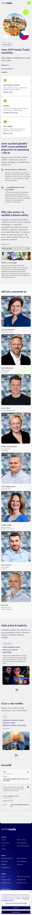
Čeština (9, 44)
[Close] (30, 892)
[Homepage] (8, 829)
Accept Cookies (16, 912)
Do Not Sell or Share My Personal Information (16, 903)
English (4, 44)
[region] (16, 902)
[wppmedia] (7, 3)
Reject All (16, 907)
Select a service (5, 244)
